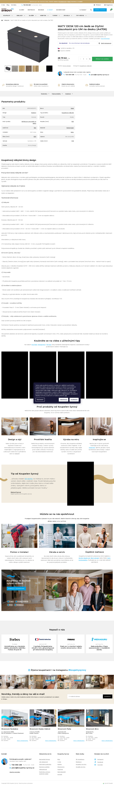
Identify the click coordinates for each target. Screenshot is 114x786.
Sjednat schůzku (100, 9)
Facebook (100, 762)
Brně (69, 1)
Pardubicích (62, 1)
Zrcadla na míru (80, 767)
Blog (8, 5)
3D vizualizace (80, 759)
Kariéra (60, 764)
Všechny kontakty (15, 772)
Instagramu (41, 345)
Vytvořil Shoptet (109, 783)
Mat (35, 128)
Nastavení (40, 400)
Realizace (78, 762)
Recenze (41, 10)
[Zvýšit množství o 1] (86, 59)
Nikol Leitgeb (95, 558)
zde (59, 390)
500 (73, 121)
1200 (35, 136)
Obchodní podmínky (45, 764)
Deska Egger (70, 128)
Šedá (72, 108)
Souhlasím (74, 400)
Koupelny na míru (81, 764)
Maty (72, 132)
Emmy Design (67, 66)
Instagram (100, 759)
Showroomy (60, 10)
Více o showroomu (22, 740)
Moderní (33, 113)
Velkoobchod (43, 769)
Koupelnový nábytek (86, 66)
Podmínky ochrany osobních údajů (44, 773)
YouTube (34, 345)
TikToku (48, 345)
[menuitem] (8, 15)
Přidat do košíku (102, 59)
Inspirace (31, 10)
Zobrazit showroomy (16, 588)
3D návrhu (29, 479)
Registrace (109, 5)
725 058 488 (27, 5)
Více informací (105, 38)
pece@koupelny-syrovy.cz (100, 74)
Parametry (44, 94)
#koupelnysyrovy (77, 670)
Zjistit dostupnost (106, 43)
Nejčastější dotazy (44, 759)
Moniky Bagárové (84, 558)
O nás (3, 5)
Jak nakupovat (43, 762)
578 (73, 141)
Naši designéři (62, 772)
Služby (21, 10)
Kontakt (60, 774)
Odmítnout (63, 400)
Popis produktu (56, 94)
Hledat (91, 10)
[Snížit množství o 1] (80, 59)
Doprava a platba (44, 767)
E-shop (50, 10)
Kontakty (13, 5)
